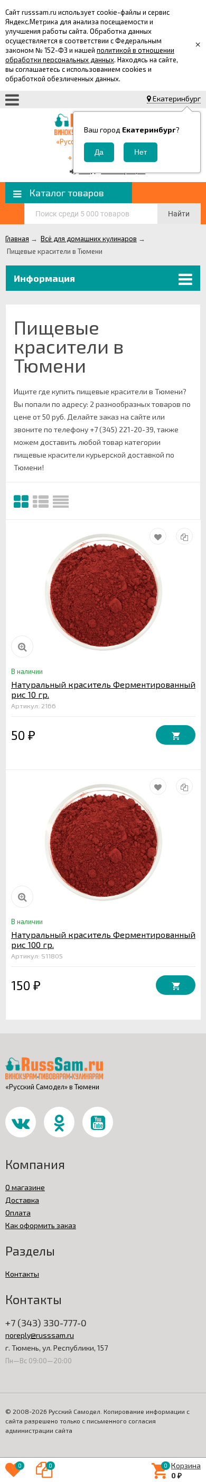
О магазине (25, 1187)
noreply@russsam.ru (39, 1335)
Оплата (18, 1212)
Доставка (22, 1199)
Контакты (22, 1273)
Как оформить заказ (40, 1225)
